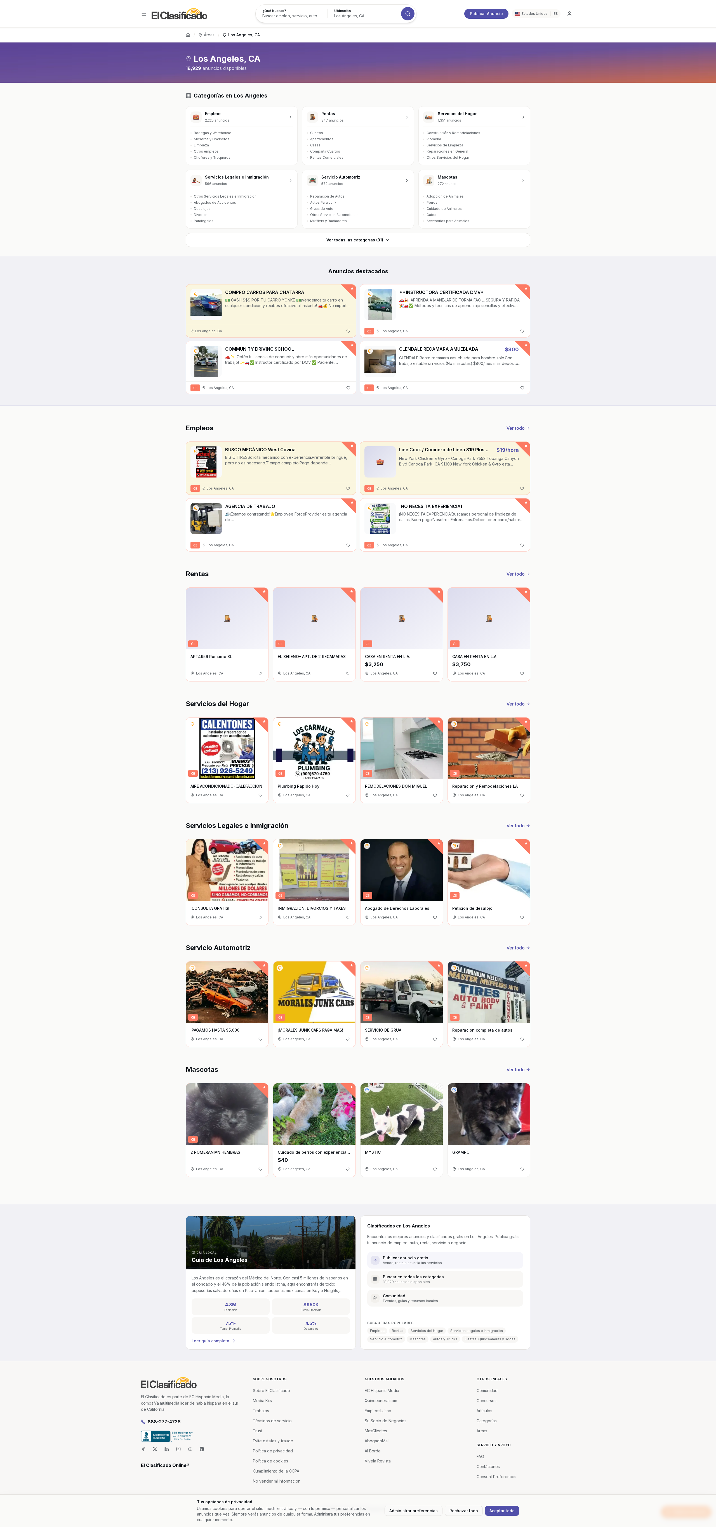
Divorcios (201, 215)
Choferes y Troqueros (212, 157)
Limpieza (201, 145)
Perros (432, 202)
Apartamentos (321, 139)
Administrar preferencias (413, 1510)
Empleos (377, 1331)
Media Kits (262, 1400)
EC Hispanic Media (382, 1390)
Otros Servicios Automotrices (334, 215)
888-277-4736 (164, 1421)
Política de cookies (270, 1461)
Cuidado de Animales (444, 208)
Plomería (434, 139)
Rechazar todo (463, 1510)
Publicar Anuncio (486, 13)
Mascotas (417, 1339)
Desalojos (202, 208)
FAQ (480, 1456)
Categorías (487, 1420)
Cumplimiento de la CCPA (276, 1471)
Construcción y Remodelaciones (453, 133)
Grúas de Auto (321, 208)
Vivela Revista (378, 1461)
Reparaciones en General (447, 151)
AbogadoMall (377, 1440)
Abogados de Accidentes (215, 202)
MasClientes (376, 1430)
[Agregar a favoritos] (348, 331)
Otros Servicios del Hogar (448, 157)
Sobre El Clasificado (271, 1390)
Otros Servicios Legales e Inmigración (225, 196)
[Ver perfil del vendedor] (196, 294)
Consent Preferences (496, 1476)
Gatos (431, 215)
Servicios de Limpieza (445, 145)
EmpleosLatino (378, 1410)
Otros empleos (206, 151)
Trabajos (261, 1410)
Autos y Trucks (445, 1339)
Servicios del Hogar (427, 1331)
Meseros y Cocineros (211, 139)
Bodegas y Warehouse (212, 133)
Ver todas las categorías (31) (354, 240)
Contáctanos (488, 1466)
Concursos (486, 1400)
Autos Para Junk (323, 202)
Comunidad (487, 1390)
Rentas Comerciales (326, 157)
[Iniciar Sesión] (569, 13)
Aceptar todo (502, 1510)
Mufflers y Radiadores (328, 221)
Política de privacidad (273, 1450)
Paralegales (203, 221)
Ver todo (516, 428)
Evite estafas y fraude (273, 1440)
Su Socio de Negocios (385, 1420)
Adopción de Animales (445, 196)
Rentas (397, 1331)
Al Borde (373, 1450)
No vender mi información (276, 1481)
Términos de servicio (272, 1420)
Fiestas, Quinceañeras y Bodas (490, 1339)
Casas (315, 145)
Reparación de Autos (327, 196)
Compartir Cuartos (325, 151)
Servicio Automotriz (386, 1339)
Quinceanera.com (381, 1400)
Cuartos (316, 133)
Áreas (209, 34)
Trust (257, 1430)
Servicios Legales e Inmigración (476, 1331)
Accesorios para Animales (448, 221)
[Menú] (143, 13)
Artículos (484, 1410)
